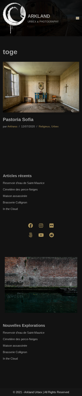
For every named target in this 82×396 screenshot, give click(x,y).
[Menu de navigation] (77, 18)
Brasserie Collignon (15, 202)
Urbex (55, 126)
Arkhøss (12, 126)
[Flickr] (51, 225)
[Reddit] (51, 235)
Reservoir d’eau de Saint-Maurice (23, 183)
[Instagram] (41, 225)
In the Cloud (10, 208)
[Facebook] (30, 225)
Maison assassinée (15, 196)
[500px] (30, 235)
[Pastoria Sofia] (41, 87)
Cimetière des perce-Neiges (20, 189)
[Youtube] (41, 235)
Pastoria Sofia (18, 119)
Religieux (44, 126)
